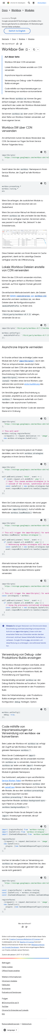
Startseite (5, 39)
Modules (29, 10)
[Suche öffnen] (29, 2)
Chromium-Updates (9, 981)
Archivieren (6, 988)
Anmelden (42, 3)
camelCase (10, 787)
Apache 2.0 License (27, 942)
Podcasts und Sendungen (11, 992)
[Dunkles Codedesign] (41, 152)
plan (28, 640)
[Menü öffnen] (3, 3)
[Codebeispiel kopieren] (45, 152)
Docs (5, 10)
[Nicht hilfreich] (21, 44)
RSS (3, 1014)
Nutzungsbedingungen (11, 1024)
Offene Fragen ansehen (11, 971)
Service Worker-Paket (11, 780)
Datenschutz (27, 1024)
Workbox (16, 10)
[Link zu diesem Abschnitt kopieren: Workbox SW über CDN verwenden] (19, 131)
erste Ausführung (32, 384)
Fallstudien (6, 985)
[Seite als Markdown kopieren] (34, 50)
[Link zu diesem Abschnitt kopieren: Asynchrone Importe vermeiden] (4, 350)
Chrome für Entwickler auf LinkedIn (15, 1010)
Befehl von (28, 296)
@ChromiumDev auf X (10, 1003)
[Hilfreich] (17, 44)
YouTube (5, 1006)
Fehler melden (7, 967)
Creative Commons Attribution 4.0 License (24, 939)
